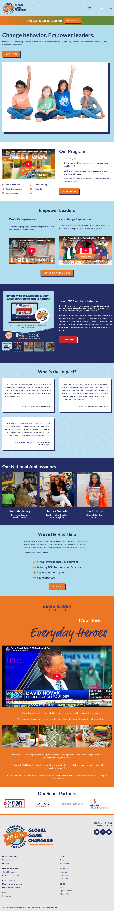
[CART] (110, 7)
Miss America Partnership (12, 884)
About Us (63, 872)
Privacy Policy (65, 894)
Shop (101, 8)
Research (5, 863)
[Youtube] (109, 832)
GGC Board (64, 875)
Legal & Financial (66, 890)
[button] (90, 8)
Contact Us (6, 896)
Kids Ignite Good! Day (10, 875)
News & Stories (65, 863)
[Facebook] (97, 832)
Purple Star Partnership (11, 887)
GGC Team (64, 878)
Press (62, 860)
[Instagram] (103, 832)
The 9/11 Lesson (8, 872)
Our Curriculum (8, 860)
